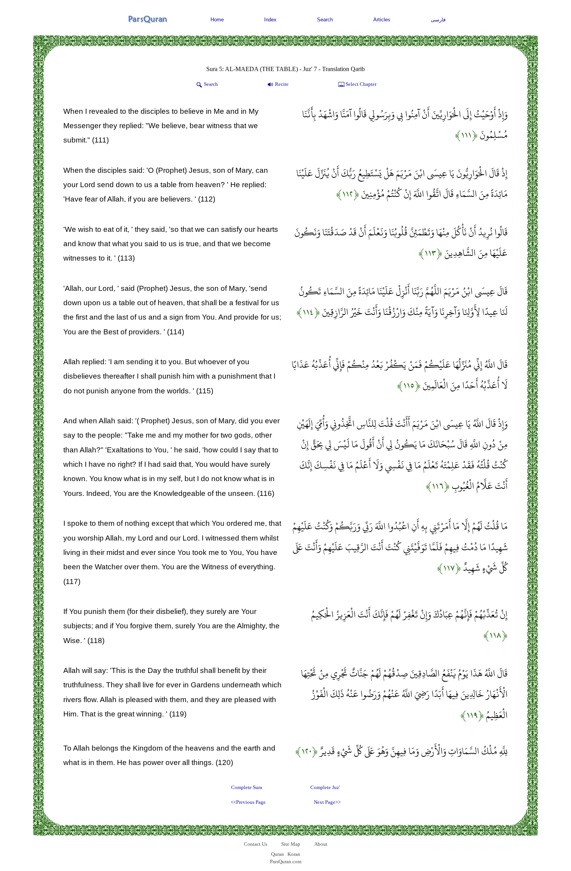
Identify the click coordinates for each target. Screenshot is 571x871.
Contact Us (255, 844)
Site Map (290, 844)
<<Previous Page (248, 802)
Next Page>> (327, 802)
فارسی (438, 20)
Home (217, 20)
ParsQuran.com (285, 861)
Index (270, 20)
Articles (381, 20)
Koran (293, 854)
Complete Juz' (325, 787)
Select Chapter (361, 84)
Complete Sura (246, 787)
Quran (277, 854)
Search (325, 20)
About (320, 844)
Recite (282, 84)
